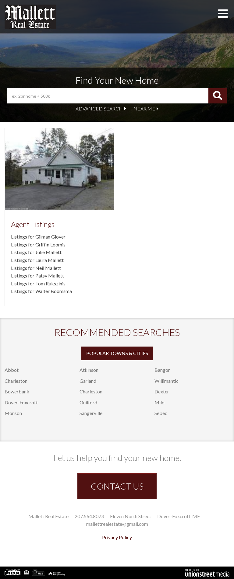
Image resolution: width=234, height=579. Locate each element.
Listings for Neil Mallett (36, 268)
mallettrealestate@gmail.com (117, 524)
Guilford (88, 402)
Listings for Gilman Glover (38, 236)
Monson (13, 413)
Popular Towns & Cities (117, 353)
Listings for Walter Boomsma (41, 291)
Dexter (161, 391)
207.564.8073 (89, 516)
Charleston (16, 381)
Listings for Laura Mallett (37, 260)
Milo (159, 402)
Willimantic (166, 381)
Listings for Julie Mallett (36, 252)
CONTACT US (117, 486)
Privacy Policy (117, 537)
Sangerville (91, 413)
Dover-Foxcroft (21, 402)
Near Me (144, 108)
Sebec (160, 413)
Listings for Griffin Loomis (38, 244)
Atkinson (89, 370)
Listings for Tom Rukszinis (38, 283)
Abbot (12, 370)
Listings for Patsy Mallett (37, 275)
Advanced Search (99, 108)
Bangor (162, 370)
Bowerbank (17, 391)
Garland (88, 381)
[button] (217, 95)
